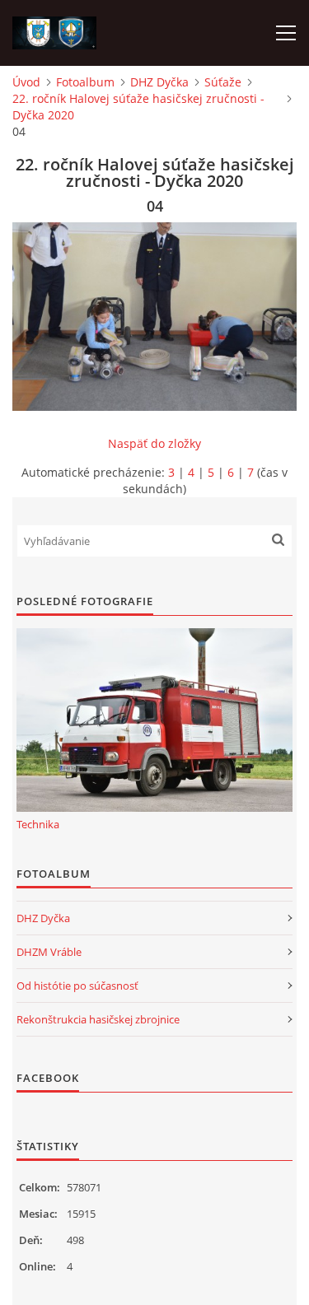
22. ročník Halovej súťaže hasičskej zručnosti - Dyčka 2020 (138, 107)
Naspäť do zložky (154, 443)
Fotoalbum (85, 82)
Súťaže (222, 82)
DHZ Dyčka (159, 82)
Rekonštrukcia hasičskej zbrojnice (98, 1019)
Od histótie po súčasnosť (77, 985)
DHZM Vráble (49, 951)
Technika (37, 824)
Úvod (26, 82)
